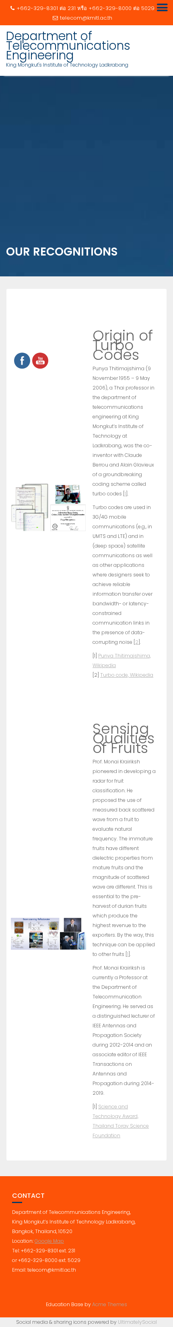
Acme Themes (109, 1304)
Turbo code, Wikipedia (126, 675)
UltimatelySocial (137, 1322)
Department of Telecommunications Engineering (68, 45)
